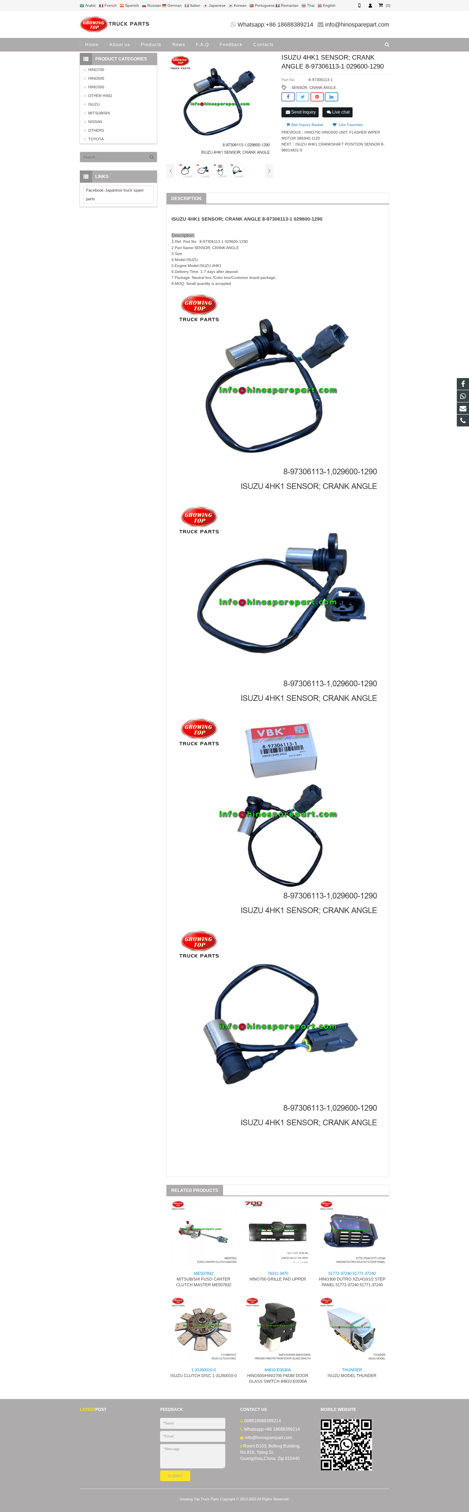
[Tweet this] (302, 97)
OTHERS (96, 130)
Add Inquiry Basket (306, 124)
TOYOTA (96, 139)
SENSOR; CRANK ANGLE (313, 87)
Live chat (340, 112)
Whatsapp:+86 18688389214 (275, 24)
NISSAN (95, 122)
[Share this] (288, 97)
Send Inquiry (303, 112)
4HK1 (194, 219)
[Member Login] (370, 5)
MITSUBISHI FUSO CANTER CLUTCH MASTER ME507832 (203, 1279)
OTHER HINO (100, 96)
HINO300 (96, 87)
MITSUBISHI (99, 113)
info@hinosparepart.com (357, 24)
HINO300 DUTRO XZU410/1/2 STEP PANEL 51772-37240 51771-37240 (352, 1279)
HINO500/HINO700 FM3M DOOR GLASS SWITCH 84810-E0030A (277, 1376)
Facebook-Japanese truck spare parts (115, 194)
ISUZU (179, 219)
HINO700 (96, 69)
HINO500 (96, 78)
